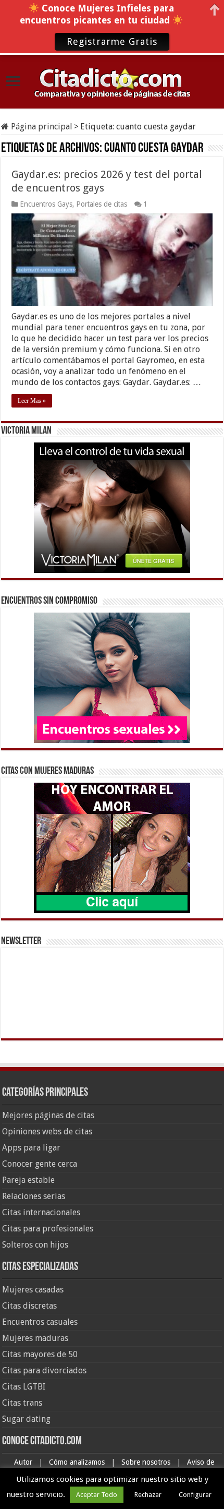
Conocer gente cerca (39, 1164)
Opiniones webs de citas (47, 1131)
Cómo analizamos (78, 1462)
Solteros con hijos (35, 1245)
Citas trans (22, 1403)
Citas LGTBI (23, 1387)
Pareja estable (28, 1180)
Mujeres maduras (35, 1338)
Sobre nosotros (146, 1462)
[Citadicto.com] (112, 82)
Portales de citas (101, 204)
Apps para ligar (31, 1148)
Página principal (40, 126)
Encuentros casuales (40, 1322)
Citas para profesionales (47, 1228)
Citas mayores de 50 (40, 1354)
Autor (24, 1462)
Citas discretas (29, 1306)
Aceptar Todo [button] (96, 1495)
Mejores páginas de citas (48, 1115)
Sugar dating (26, 1419)
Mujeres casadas (33, 1290)
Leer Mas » (32, 400)
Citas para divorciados (44, 1370)
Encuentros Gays (46, 204)
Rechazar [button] (147, 1495)
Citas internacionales (41, 1212)
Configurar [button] (195, 1495)
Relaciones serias (33, 1196)
